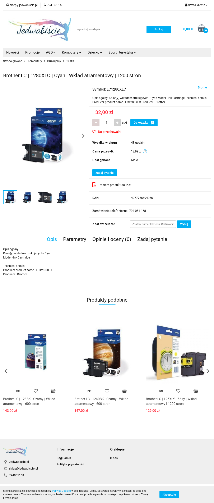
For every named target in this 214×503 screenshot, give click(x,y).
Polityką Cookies (61, 490)
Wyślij (184, 224)
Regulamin (64, 458)
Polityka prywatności (70, 464)
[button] (65, 449)
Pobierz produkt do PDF (115, 185)
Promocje (32, 52)
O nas (114, 458)
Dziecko (94, 52)
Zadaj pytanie (105, 172)
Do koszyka (141, 122)
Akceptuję (169, 494)
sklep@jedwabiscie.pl (23, 468)
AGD (50, 52)
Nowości (12, 52)
